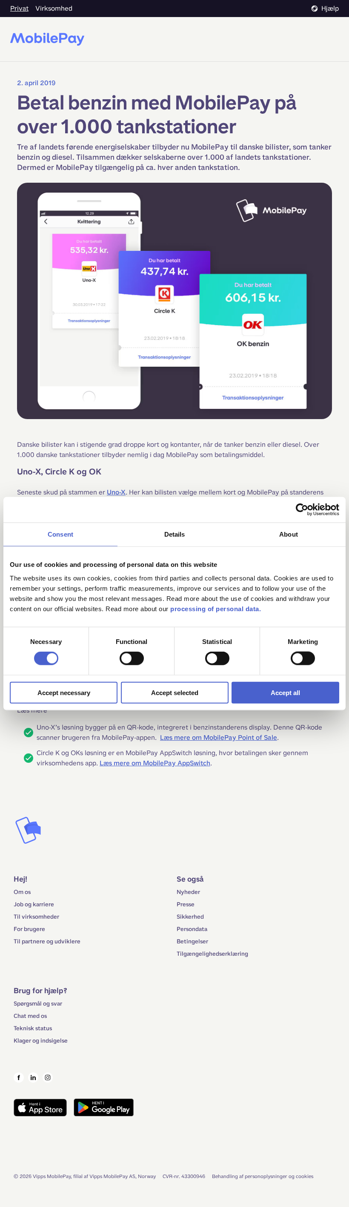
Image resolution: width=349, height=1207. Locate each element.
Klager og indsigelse (41, 1041)
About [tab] (288, 534)
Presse (186, 904)
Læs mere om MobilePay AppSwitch (155, 763)
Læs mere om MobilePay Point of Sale (218, 737)
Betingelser (192, 941)
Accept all (285, 692)
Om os (22, 892)
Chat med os (30, 1016)
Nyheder (188, 892)
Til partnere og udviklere (47, 941)
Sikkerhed (190, 917)
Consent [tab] (60, 534)
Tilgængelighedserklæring (212, 954)
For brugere (29, 929)
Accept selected (174, 692)
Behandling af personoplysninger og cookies (262, 1176)
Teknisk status (33, 1028)
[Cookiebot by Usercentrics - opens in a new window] (302, 509)
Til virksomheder (36, 917)
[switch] (132, 658)
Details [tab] (174, 534)
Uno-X (116, 492)
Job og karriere (34, 904)
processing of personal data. (215, 608)
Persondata (192, 929)
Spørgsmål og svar (38, 1004)
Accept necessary (63, 692)
